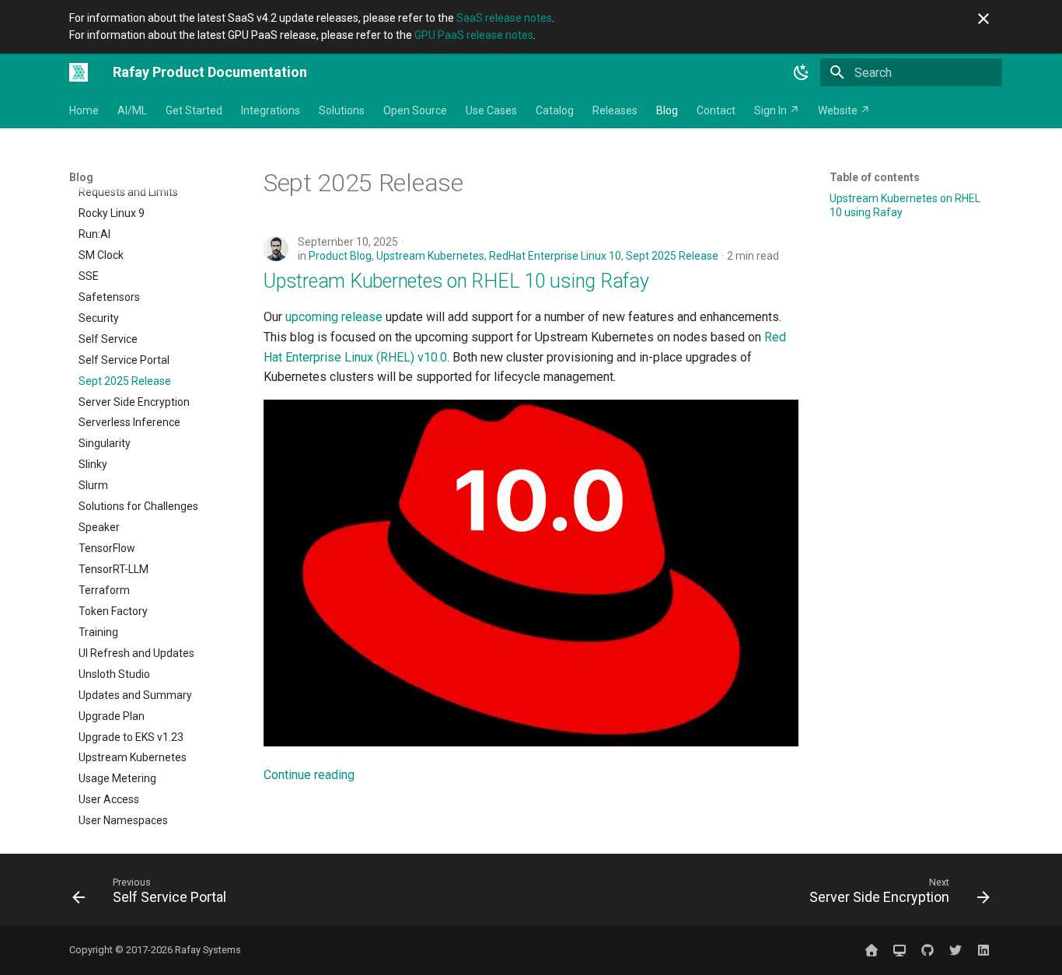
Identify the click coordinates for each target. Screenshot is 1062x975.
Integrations (270, 110)
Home (84, 110)
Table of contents (875, 177)
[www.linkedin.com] (983, 950)
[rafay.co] (871, 950)
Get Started (194, 110)
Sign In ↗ (776, 110)
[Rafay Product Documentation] (78, 72)
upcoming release (334, 316)
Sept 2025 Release (672, 256)
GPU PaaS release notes (473, 35)
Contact (716, 110)
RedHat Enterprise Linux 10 (555, 256)
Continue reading (309, 774)
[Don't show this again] (983, 18)
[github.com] (927, 950)
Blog (667, 110)
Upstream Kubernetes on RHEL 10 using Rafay (456, 281)
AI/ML (132, 110)
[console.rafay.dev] (899, 950)
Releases (615, 110)
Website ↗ (844, 110)
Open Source (415, 110)
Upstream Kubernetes (430, 256)
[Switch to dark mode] (801, 72)
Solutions (342, 110)
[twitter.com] (955, 950)
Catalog (555, 110)
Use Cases (491, 110)
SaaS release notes (504, 18)
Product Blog (340, 256)
